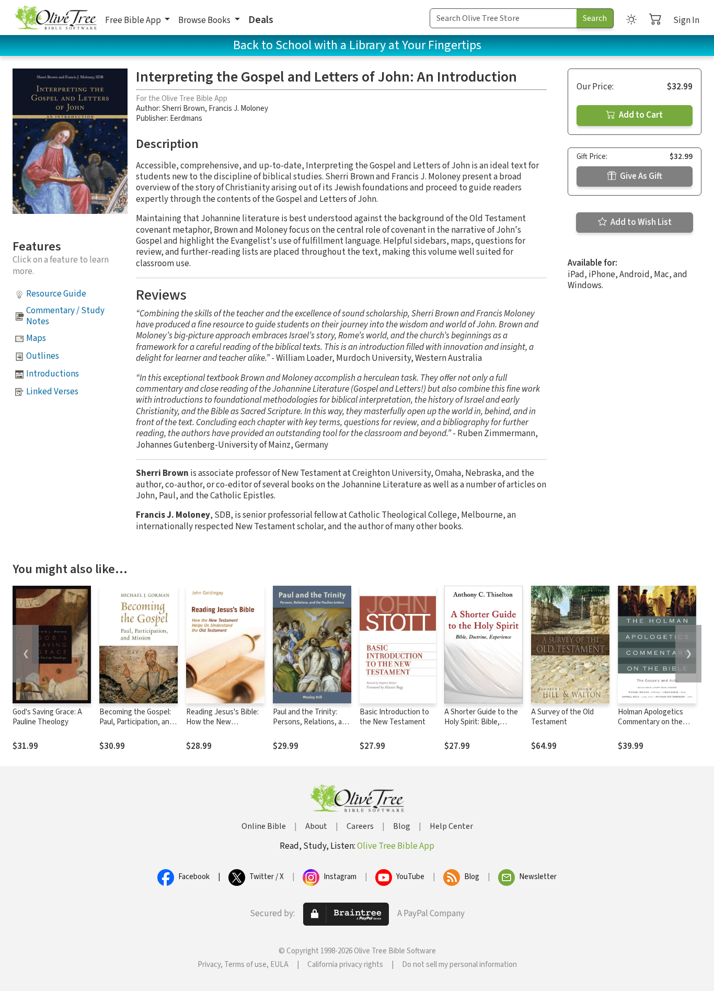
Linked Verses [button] (52, 391)
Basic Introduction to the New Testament (394, 717)
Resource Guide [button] (56, 294)
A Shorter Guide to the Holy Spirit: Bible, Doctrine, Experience (481, 722)
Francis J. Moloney (238, 108)
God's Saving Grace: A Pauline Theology (47, 717)
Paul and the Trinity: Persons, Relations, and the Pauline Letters (311, 722)
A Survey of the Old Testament (562, 717)
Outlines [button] (42, 356)
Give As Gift (640, 176)
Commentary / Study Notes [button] (65, 316)
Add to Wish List (640, 222)
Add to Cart (640, 115)
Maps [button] (36, 338)
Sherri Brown (183, 108)
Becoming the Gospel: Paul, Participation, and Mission (136, 722)
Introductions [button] (52, 374)
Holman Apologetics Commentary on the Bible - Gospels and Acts (650, 727)
